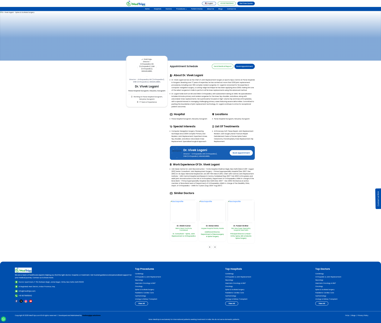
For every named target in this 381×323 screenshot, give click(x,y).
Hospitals (157, 9)
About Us (210, 9)
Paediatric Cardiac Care (144, 293)
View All (141, 303)
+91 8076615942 (227, 3)
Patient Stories (197, 9)
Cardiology (139, 274)
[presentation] (210, 247)
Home (147, 9)
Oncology (139, 286)
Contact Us (231, 9)
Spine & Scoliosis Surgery (144, 289)
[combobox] (209, 3)
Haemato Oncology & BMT (145, 283)
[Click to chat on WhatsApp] (3, 319)
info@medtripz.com (27, 291)
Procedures (180, 9)
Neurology (139, 280)
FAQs (347, 315)
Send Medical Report (222, 66)
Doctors (169, 9)
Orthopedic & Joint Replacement (148, 277)
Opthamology (140, 296)
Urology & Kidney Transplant (146, 299)
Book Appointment (244, 66)
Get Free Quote (246, 3)
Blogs (220, 9)
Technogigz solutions (91, 315)
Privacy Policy (363, 315)
